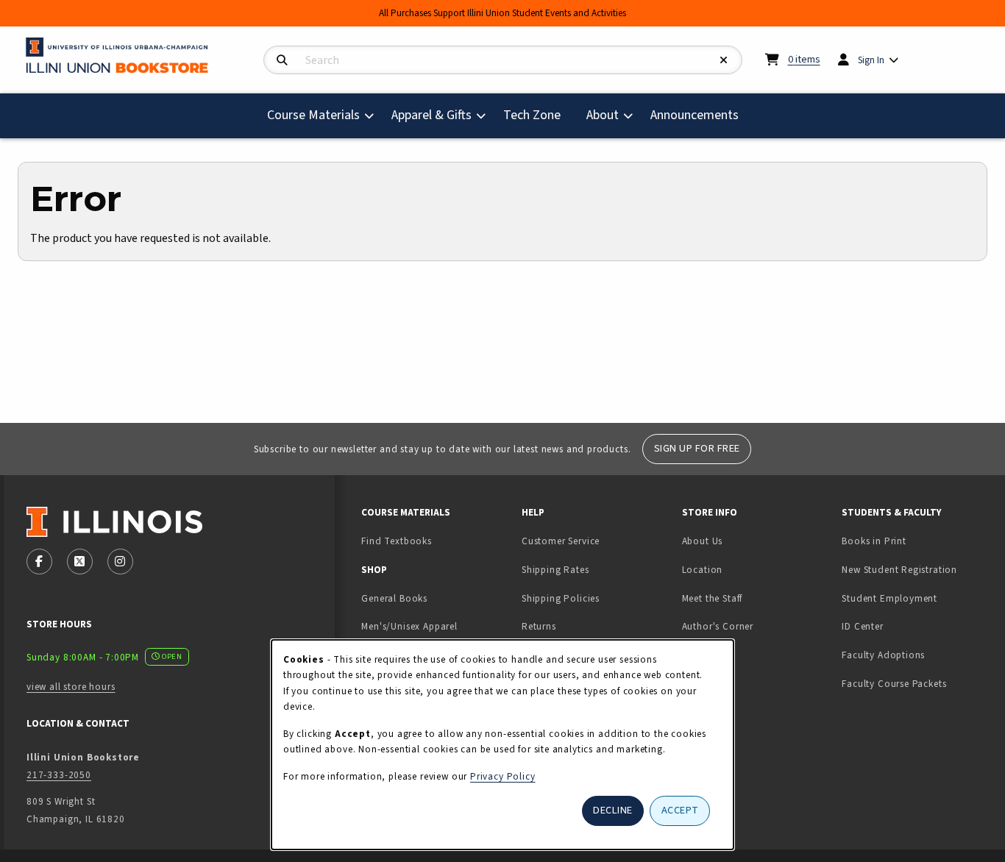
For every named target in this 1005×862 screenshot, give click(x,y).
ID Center (909, 626)
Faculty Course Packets (894, 684)
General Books (394, 598)
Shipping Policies (561, 598)
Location (702, 570)
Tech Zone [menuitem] (537, 114)
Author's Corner (717, 626)
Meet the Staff (712, 598)
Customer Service (561, 541)
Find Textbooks (396, 541)
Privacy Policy (503, 776)
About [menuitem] (602, 115)
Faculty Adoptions (883, 655)
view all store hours (71, 687)
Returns (539, 626)
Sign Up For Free (697, 448)
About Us (702, 541)
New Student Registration (899, 570)
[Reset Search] (724, 61)
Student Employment (916, 598)
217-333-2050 (58, 775)
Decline (613, 810)
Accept (680, 810)
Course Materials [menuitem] (313, 115)
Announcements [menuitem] (694, 115)
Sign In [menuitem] (871, 60)
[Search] (282, 61)
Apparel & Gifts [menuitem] (431, 115)
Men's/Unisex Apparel (409, 626)
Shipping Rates (555, 570)
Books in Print (916, 540)
